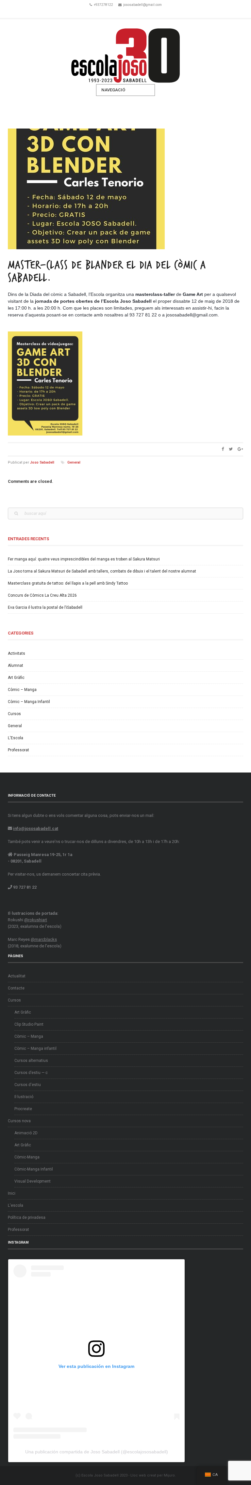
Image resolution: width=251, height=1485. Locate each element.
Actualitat (16, 976)
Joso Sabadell (42, 462)
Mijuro (169, 1475)
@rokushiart (35, 919)
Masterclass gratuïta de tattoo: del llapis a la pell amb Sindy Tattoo (68, 583)
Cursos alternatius (31, 1060)
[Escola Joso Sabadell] (125, 51)
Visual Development (32, 1181)
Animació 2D (26, 1133)
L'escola (15, 1205)
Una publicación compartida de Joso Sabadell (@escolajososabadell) (96, 1451)
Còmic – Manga (22, 689)
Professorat (18, 750)
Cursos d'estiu (27, 1084)
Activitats (16, 653)
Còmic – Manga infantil (35, 1048)
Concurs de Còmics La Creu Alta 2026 (42, 595)
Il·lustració (23, 1097)
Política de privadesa (26, 1217)
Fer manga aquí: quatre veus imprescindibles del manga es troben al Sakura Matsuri (84, 559)
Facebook (116, 12)
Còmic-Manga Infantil (33, 1169)
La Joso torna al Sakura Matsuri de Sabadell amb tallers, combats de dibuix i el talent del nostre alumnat (102, 571)
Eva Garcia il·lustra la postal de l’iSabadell (45, 607)
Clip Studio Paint (28, 1024)
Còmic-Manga (27, 1157)
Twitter (125, 12)
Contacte (16, 988)
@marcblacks (44, 939)
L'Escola (15, 738)
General (73, 462)
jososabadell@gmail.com (142, 5)
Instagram (134, 12)
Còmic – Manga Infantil (29, 701)
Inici (11, 1193)
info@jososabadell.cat (35, 828)
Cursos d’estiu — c (31, 1072)
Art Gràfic (16, 677)
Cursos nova (19, 1121)
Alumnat (15, 665)
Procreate (23, 1109)
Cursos (14, 714)
